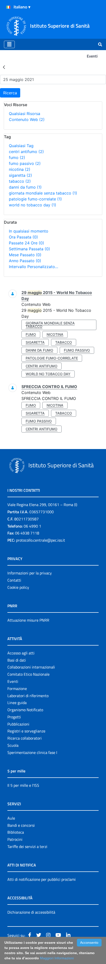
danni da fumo (25, 187)
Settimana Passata (29, 248)
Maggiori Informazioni (57, 958)
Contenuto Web (27, 119)
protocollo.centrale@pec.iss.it (40, 540)
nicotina (19, 169)
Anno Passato (25, 260)
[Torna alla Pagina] (4, 67)
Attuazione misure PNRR (28, 620)
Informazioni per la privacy (29, 573)
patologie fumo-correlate (35, 199)
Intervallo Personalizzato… (33, 266)
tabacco (20, 181)
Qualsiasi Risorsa (24, 113)
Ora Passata (23, 237)
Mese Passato (25, 254)
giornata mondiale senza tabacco (43, 193)
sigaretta (20, 175)
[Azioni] (8, 7)
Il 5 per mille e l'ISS (23, 785)
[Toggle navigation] (9, 44)
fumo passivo (25, 163)
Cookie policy (18, 587)
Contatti (14, 580)
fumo (17, 157)
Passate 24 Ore (26, 242)
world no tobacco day (32, 204)
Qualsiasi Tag (21, 145)
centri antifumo (26, 151)
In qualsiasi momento (28, 231)
